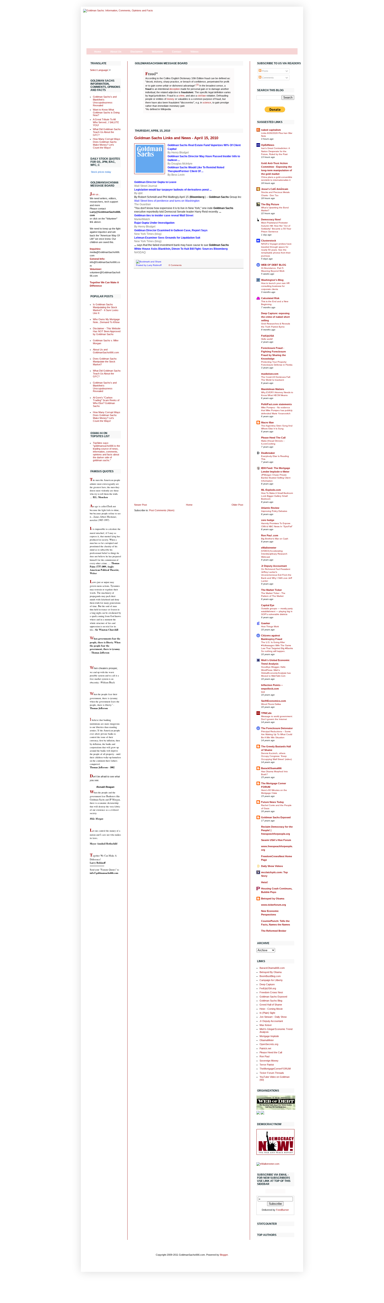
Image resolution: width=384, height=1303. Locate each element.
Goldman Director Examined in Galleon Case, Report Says (171, 230)
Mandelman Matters (272, 389)
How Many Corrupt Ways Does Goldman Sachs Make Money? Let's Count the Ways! (106, 143)
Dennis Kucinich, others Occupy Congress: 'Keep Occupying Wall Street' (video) (276, 756)
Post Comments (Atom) (161, 510)
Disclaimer (136, 51)
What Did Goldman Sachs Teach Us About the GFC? (107, 132)
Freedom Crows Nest (271, 992)
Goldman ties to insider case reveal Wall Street (163, 215)
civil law (202, 95)
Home (97, 51)
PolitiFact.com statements (276, 404)
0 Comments (175, 265)
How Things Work (270, 626)
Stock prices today (101, 172)
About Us (115, 51)
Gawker (265, 623)
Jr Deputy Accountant (274, 566)
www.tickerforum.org (273, 904)
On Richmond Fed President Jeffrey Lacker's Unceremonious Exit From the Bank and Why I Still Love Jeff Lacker (276, 575)
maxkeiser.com (269, 373)
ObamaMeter (267, 1040)
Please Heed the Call (271, 1052)
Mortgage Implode (269, 1036)
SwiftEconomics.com (273, 701)
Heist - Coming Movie (271, 1008)
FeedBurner (282, 1209)
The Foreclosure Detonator (277, 728)
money (170, 99)
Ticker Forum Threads (272, 1073)
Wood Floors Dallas (271, 704)
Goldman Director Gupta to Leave (155, 182)
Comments (267, 77)
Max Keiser (266, 1025)
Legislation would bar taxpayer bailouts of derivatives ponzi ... (173, 189)
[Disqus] (188, 329)
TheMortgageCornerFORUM (275, 1068)
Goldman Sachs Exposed (276, 817)
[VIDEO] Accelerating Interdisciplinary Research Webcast (274, 554)
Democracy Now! (271, 219)
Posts (264, 71)
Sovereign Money (269, 1060)
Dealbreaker (268, 453)
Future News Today (272, 802)
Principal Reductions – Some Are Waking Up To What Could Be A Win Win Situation (276, 734)
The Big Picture (270, 204)
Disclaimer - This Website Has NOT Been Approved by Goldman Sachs (106, 331)
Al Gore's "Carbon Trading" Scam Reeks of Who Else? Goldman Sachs (106, 402)
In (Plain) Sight (267, 1012)
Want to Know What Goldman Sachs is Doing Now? (106, 112)
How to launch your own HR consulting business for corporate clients (275, 286)
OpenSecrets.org (269, 1044)
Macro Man (267, 422)
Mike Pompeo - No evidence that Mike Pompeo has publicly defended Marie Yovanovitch (276, 410)
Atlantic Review (270, 508)
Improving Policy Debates (274, 511)
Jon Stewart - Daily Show (273, 1016)
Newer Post (140, 504)
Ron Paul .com (269, 535)
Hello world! (267, 339)
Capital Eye (267, 605)
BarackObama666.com (272, 968)
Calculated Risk (270, 298)
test (263, 692)
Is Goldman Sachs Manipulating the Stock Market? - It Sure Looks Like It (105, 308)
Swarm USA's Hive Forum (276, 840)
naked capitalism (271, 130)
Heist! (264, 882)
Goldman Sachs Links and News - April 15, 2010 (176, 138)
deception (174, 89)
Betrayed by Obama (272, 898)
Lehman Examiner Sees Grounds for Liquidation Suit (167, 237)
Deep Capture (267, 984)
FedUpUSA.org (268, 988)
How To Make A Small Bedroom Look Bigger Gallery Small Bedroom (277, 496)
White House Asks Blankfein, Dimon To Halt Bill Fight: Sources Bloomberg (181, 248)
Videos (194, 51)
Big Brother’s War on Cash (274, 538)
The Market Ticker (271, 590)
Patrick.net (265, 1048)
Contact (176, 51)
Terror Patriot (267, 1064)
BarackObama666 (271, 768)
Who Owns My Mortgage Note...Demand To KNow (106, 321)
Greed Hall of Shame (271, 1004)
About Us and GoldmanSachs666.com (106, 351)
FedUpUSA (267, 335)
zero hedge (267, 520)
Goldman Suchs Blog (271, 1000)
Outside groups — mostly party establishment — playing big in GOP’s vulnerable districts (277, 611)
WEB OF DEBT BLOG (273, 264)
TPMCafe (266, 713)
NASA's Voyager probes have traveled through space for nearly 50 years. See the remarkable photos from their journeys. (276, 250)
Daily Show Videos (272, 866)
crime (181, 95)
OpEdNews (267, 145)
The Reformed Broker (273, 930)
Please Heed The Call (273, 437)
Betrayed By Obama (271, 972)
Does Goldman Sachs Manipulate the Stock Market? (105, 361)
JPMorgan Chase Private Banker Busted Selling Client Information (275, 478)
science (207, 102)
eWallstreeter (268, 547)
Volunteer (157, 51)
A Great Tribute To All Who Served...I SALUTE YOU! (106, 122)
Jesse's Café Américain (274, 189)
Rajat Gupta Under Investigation (154, 222)
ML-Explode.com (271, 490)
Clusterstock (268, 240)
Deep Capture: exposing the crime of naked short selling (275, 317)
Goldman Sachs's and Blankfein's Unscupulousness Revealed (105, 101)
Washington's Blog (272, 280)
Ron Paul (264, 1056)
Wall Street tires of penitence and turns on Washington (167, 200)
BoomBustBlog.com (270, 976)
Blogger (224, 1254)
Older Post (237, 504)
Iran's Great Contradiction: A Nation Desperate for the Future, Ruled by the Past (275, 151)
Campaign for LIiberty (271, 980)
